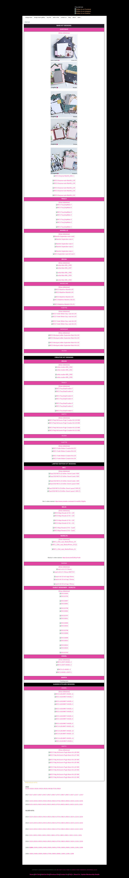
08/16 (63, 801)
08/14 (63, 817)
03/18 (36, 788)
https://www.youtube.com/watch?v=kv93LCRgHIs (70, 501)
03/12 (40, 829)
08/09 (63, 847)
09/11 (66, 835)
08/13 (63, 823)
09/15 (67, 804)
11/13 (76, 823)
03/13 (40, 823)
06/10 (54, 841)
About (74, 17)
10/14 (72, 817)
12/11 (80, 835)
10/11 (71, 835)
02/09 (35, 847)
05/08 (40, 853)
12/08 (72, 853)
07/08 (49, 853)
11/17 (76, 795)
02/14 (35, 817)
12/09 (81, 847)
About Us (77, 874)
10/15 (72, 804)
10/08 (63, 853)
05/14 (49, 817)
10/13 (72, 823)
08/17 (63, 795)
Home (32, 874)
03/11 (40, 835)
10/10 (72, 841)
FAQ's (71, 874)
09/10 (67, 841)
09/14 (67, 817)
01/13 (31, 823)
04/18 (41, 788)
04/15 (44, 804)
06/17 (54, 795)
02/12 (35, 829)
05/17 (49, 795)
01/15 (30, 804)
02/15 (35, 804)
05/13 (49, 823)
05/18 (46, 788)
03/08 (31, 853)
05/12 (49, 829)
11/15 (76, 804)
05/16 (49, 801)
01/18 (27, 788)
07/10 (58, 841)
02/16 (35, 801)
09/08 (58, 853)
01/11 (31, 835)
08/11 (62, 835)
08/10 (63, 841)
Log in (95, 869)
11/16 (76, 801)
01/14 (31, 817)
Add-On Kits (45, 874)
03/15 (40, 801)
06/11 (53, 835)
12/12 (81, 829)
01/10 (31, 841)
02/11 (35, 835)
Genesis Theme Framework (79, 869)
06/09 (54, 847)
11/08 (67, 853)
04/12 (45, 829)
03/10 (40, 841)
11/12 (76, 829)
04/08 (35, 853)
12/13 (81, 823)
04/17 (45, 795)
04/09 (45, 847)
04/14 (45, 817)
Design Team (28, 17)
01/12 (31, 829)
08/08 (54, 853)
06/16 (54, 801)
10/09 (72, 847)
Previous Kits (54, 874)
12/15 (81, 804)
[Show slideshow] (64, 33)
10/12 (72, 829)
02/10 (35, 841)
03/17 (40, 795)
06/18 (50, 788)
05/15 (49, 804)
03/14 (40, 817)
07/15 (58, 804)
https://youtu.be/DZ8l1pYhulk (71, 557)
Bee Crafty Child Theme (63, 869)
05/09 (49, 847)
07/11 (57, 835)
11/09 (76, 847)
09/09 (67, 847)
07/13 (58, 823)
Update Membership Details (90, 874)
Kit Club (37, 874)
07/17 (58, 795)
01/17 (31, 795)
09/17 (68, 795)
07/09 (58, 847)
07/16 (58, 801)
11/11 (75, 835)
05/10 (49, 841)
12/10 (81, 841)
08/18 (59, 788)
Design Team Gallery (39, 17)
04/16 (45, 801)
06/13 (54, 823)
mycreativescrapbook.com (46, 8)
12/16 (81, 801)
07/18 (54, 788)
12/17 (81, 795)
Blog (69, 17)
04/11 (44, 835)
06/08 (45, 853)
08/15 (62, 804)
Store (79, 17)
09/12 (67, 829)
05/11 (49, 835)
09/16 (67, 801)
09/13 (67, 823)
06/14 (54, 817)
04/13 (45, 823)
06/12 (54, 829)
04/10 (45, 841)
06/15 (53, 804)
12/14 (81, 817)
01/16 (31, 801)
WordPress (90, 869)
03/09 (40, 847)
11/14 (76, 817)
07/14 (58, 817)
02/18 (32, 788)
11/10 (76, 841)
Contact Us (64, 17)
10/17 (72, 795)
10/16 (72, 801)
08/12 (63, 829)
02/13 (35, 823)
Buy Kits (49, 17)
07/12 (58, 829)
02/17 (35, 795)
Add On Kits (56, 17)
